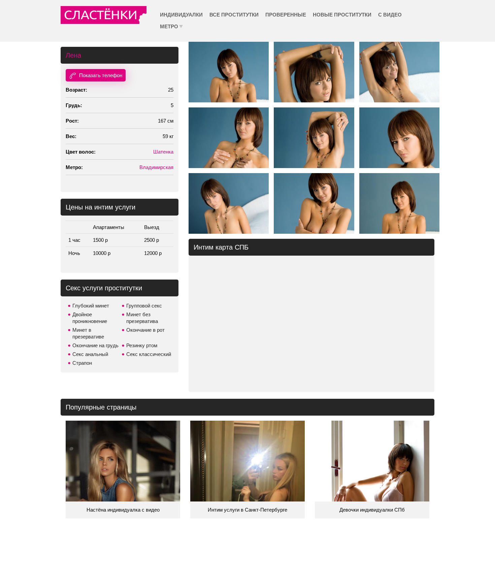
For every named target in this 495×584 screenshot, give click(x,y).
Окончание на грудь (95, 345)
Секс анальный (90, 354)
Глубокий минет (90, 306)
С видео (390, 15)
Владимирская (156, 167)
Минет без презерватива (142, 318)
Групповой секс (144, 306)
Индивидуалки (181, 15)
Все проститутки (234, 15)
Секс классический (148, 354)
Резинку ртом (141, 345)
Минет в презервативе (88, 333)
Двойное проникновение (89, 318)
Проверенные (285, 15)
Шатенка (163, 152)
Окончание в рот (145, 330)
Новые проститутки (342, 15)
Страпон (82, 363)
